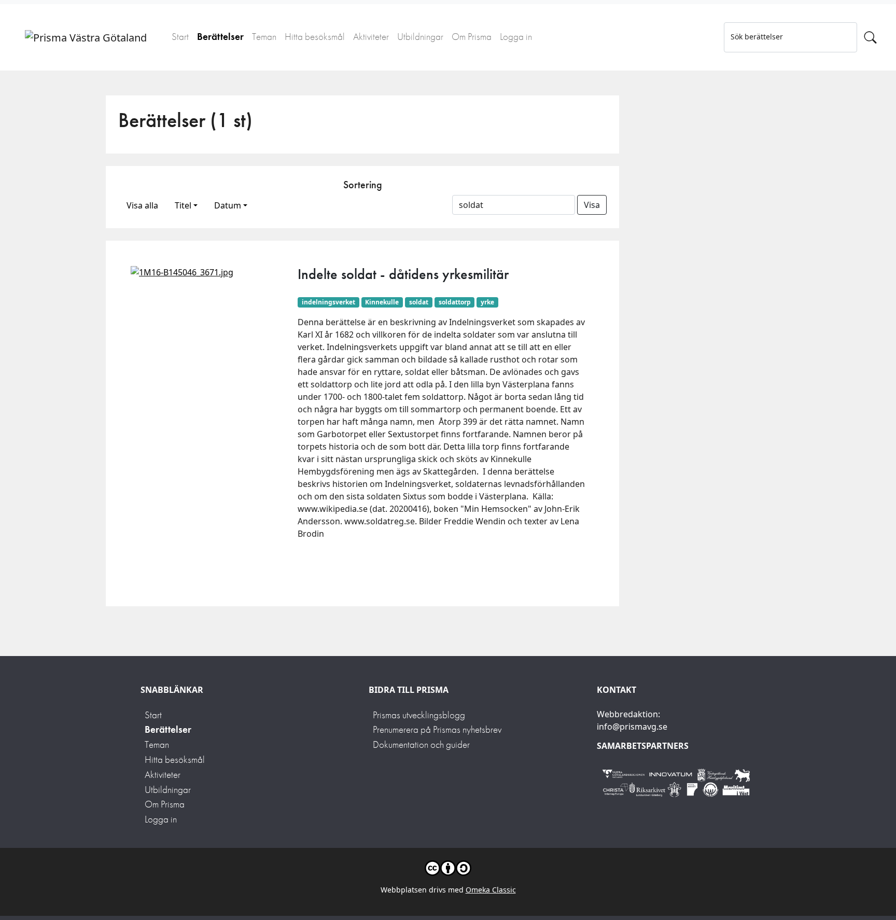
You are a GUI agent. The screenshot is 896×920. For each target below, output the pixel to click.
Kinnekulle (382, 302)
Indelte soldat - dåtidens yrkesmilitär (403, 274)
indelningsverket (328, 302)
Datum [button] (227, 205)
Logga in (516, 36)
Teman (264, 36)
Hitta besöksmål (315, 36)
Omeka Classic (491, 890)
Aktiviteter (371, 36)
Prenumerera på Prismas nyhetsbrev (437, 729)
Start (180, 36)
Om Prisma (472, 36)
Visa (592, 205)
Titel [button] (183, 205)
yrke (487, 302)
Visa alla (142, 205)
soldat (418, 302)
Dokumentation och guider (421, 744)
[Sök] (870, 37)
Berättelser (220, 36)
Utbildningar (420, 36)
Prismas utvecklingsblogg (419, 714)
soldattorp (455, 302)
